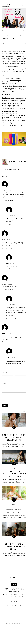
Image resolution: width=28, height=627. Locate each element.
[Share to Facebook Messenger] (25, 43)
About (14, 612)
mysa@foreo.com (14, 567)
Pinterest (18, 605)
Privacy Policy (8, 596)
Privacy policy (14, 615)
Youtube (12, 605)
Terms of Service (16, 596)
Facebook (7, 605)
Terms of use (14, 618)
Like (2, 200)
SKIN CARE (4, 30)
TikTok (21, 605)
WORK (23, 1)
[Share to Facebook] (23, 43)
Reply (11, 200)
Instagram (10, 605)
